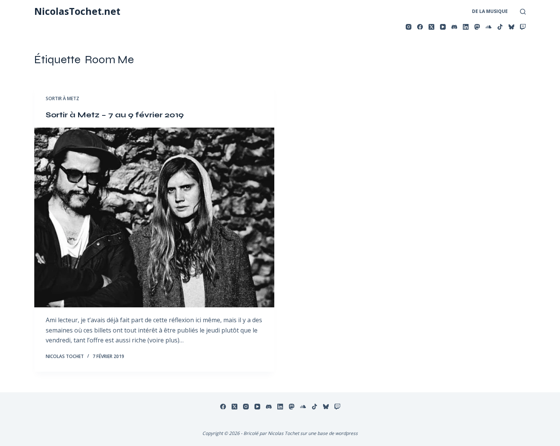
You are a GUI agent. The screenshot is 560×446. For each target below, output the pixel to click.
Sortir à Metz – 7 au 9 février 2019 (115, 115)
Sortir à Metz (62, 98)
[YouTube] (443, 27)
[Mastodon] (477, 27)
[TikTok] (500, 27)
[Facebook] (420, 27)
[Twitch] (523, 27)
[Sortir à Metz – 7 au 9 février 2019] (154, 218)
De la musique (490, 11)
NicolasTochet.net (77, 11)
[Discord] (454, 27)
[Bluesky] (511, 27)
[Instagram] (408, 27)
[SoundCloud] (488, 27)
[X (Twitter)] (431, 27)
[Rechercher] (523, 11)
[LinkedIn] (466, 27)
